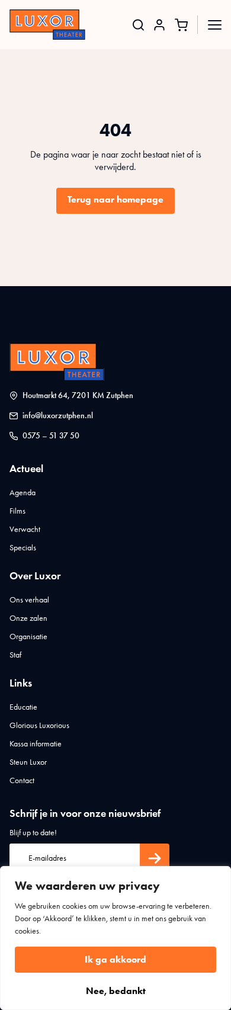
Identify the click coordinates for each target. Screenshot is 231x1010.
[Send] (154, 858)
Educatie (23, 707)
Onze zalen (28, 618)
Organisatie (28, 636)
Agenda (22, 493)
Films (17, 511)
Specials (22, 548)
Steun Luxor (28, 762)
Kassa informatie (35, 744)
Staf (15, 655)
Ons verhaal (29, 600)
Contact (21, 780)
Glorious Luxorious (39, 725)
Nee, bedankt (116, 990)
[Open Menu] (215, 24)
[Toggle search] (138, 24)
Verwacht (24, 529)
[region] (115, 938)
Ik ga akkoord (115, 959)
